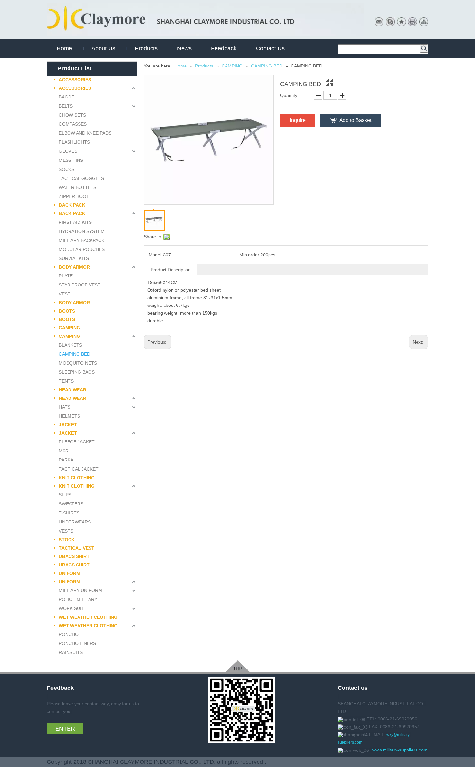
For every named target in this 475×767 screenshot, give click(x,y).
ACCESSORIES (75, 79)
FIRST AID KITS (75, 222)
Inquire (298, 120)
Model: (156, 254)
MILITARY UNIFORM (80, 590)
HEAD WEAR (72, 389)
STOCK (67, 539)
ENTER (65, 728)
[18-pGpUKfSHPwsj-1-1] (238, 666)
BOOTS (67, 311)
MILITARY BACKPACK (81, 240)
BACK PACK (72, 205)
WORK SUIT (71, 608)
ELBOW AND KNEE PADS (85, 133)
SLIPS (65, 494)
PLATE (66, 275)
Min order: (249, 254)
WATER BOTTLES (77, 187)
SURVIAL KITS (74, 258)
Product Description (171, 269)
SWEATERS (71, 503)
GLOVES (68, 151)
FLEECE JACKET (77, 441)
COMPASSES (73, 124)
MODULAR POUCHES (82, 249)
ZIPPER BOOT (74, 196)
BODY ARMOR (74, 267)
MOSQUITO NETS (78, 363)
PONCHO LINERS (77, 643)
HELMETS (69, 416)
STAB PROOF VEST (79, 284)
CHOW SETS (72, 115)
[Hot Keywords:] (424, 48)
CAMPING (69, 327)
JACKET (68, 424)
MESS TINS (71, 160)
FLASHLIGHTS (74, 142)
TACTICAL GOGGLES (81, 178)
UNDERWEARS (75, 521)
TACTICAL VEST (76, 548)
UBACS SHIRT (74, 556)
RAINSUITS (71, 652)
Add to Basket (355, 120)
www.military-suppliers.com (400, 749)
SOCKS (66, 169)
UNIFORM (69, 573)
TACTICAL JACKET (79, 469)
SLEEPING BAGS (77, 372)
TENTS (66, 381)
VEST (64, 293)
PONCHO (69, 634)
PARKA (66, 459)
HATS (64, 406)
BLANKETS (70, 344)
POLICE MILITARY (78, 599)
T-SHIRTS (69, 512)
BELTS (66, 106)
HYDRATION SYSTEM (82, 231)
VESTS (66, 531)
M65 (63, 450)
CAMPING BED (74, 354)
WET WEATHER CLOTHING (88, 617)
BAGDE (66, 96)
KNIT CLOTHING (77, 477)
